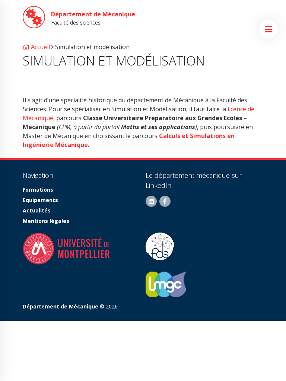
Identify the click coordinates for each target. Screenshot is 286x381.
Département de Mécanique (93, 14)
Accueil (39, 47)
